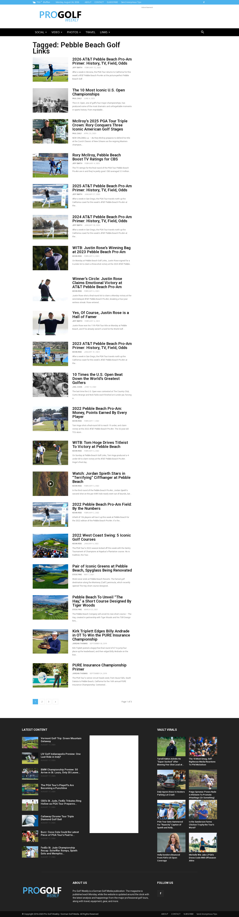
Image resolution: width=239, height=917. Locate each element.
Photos (72, 32)
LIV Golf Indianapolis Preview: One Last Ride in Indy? (61, 755)
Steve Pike (77, 575)
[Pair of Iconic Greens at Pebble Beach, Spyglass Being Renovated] (50, 576)
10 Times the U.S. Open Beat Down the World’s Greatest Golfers (97, 378)
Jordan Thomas (79, 644)
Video (56, 32)
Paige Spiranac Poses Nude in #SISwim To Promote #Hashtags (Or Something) (202, 795)
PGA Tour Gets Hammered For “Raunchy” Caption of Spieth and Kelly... (170, 825)
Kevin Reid (77, 256)
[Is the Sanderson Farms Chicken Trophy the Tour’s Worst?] (203, 809)
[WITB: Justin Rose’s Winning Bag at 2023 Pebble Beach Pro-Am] (50, 258)
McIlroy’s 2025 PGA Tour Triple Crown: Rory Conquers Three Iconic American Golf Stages (99, 125)
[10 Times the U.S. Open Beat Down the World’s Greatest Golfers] (50, 385)
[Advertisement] (147, 16)
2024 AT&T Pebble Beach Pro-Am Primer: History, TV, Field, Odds (102, 219)
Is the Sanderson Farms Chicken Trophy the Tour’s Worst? (201, 825)
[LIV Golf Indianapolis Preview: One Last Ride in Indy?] (30, 758)
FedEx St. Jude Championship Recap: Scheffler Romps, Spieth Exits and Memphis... (59, 850)
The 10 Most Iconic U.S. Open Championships (98, 92)
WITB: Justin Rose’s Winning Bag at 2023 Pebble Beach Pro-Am (101, 250)
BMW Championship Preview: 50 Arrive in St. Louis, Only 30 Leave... (60, 771)
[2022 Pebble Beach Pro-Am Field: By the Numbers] (50, 514)
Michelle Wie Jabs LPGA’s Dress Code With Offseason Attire (202, 858)
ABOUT (88, 2)
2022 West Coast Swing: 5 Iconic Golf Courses (101, 537)
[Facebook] (203, 2)
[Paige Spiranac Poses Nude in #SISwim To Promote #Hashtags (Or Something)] (203, 779)
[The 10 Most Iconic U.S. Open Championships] (50, 100)
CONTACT (99, 2)
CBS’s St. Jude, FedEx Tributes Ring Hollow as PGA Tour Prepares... (61, 802)
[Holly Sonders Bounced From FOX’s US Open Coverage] (171, 842)
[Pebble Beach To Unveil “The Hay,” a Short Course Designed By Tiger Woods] (50, 607)
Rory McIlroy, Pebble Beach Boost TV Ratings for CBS (96, 157)
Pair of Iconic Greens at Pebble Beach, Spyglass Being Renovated (102, 568)
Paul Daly (77, 98)
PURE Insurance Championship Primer (99, 667)
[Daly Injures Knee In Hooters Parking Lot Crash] (171, 779)
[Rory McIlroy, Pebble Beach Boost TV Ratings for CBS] (50, 165)
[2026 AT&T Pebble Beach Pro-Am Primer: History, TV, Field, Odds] (50, 69)
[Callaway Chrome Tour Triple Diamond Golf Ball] (30, 820)
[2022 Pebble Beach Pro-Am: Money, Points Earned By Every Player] (50, 419)
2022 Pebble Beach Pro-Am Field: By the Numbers (102, 506)
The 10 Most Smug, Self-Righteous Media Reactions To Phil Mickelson (202, 762)
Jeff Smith (77, 68)
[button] (202, 32)
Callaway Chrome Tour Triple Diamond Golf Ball (57, 818)
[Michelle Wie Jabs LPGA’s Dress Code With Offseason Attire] (203, 842)
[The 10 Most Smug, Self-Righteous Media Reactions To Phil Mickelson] (203, 746)
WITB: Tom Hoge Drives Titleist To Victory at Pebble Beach (100, 444)
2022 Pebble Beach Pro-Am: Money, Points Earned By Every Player (99, 412)
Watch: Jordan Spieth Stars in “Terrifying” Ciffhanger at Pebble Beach (101, 477)
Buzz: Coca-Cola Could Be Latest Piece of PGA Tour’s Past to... (60, 833)
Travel (90, 32)
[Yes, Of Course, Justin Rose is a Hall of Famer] (50, 323)
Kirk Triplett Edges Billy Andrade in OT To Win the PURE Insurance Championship (101, 635)
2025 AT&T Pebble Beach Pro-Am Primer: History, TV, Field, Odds (102, 188)
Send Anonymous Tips (131, 2)
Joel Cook (77, 387)
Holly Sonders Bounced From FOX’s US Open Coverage (168, 858)
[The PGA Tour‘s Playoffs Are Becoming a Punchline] (30, 789)
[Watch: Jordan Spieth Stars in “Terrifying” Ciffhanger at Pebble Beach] (50, 484)
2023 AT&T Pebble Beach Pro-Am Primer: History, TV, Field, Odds (102, 345)
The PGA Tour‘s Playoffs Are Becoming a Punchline (57, 787)
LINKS (103, 32)
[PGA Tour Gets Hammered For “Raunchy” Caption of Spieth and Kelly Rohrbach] (171, 809)
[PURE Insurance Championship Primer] (50, 675)
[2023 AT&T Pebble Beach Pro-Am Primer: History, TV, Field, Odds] (50, 354)
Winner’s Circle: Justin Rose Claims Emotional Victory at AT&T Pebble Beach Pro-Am (97, 282)
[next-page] (55, 701)
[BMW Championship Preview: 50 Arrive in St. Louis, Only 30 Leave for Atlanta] (30, 774)
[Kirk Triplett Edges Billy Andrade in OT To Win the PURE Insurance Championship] (50, 641)
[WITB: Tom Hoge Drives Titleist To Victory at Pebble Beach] (50, 453)
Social (39, 32)
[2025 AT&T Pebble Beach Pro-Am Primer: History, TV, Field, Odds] (50, 196)
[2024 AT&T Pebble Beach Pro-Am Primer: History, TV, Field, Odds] (50, 227)
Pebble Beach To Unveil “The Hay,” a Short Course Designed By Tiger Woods (101, 601)
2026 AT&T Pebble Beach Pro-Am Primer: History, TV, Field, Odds (102, 61)
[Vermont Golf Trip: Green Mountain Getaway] (30, 742)
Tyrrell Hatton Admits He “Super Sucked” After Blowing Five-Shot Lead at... (170, 762)
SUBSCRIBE (112, 2)
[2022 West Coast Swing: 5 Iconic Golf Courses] (50, 545)
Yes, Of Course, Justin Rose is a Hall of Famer (100, 314)
